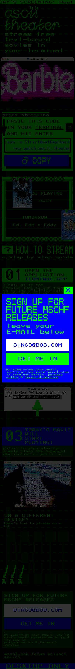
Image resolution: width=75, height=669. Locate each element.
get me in (37, 358)
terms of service (41, 377)
